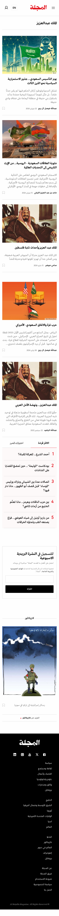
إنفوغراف (47, 853)
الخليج (49, 800)
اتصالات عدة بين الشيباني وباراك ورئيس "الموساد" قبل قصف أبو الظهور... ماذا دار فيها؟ (27, 486)
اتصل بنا (48, 890)
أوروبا (49, 811)
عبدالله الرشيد (50, 430)
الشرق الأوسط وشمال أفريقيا (37, 805)
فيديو (49, 837)
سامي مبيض (51, 265)
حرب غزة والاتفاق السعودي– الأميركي (36, 325)
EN (14, 8)
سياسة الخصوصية (43, 884)
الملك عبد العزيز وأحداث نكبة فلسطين (36, 248)
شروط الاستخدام (43, 879)
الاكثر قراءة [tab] (43, 443)
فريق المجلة (46, 874)
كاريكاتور (29, 618)
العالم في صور (45, 847)
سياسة (48, 763)
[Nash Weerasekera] (29, 300)
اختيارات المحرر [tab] (16, 443)
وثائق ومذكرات (45, 785)
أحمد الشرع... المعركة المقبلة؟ (33, 454)
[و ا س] (29, 223)
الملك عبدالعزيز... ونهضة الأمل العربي (36, 405)
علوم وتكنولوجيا (44, 779)
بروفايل (48, 790)
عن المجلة (47, 868)
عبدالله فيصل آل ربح (47, 109)
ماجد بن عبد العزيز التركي (45, 193)
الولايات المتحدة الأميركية (40, 816)
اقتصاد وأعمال (45, 774)
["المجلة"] (29, 139)
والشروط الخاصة (48, 571)
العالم (49, 827)
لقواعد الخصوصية (17, 569)
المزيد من (31, 718)
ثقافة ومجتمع (45, 768)
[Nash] (29, 54)
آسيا (50, 821)
